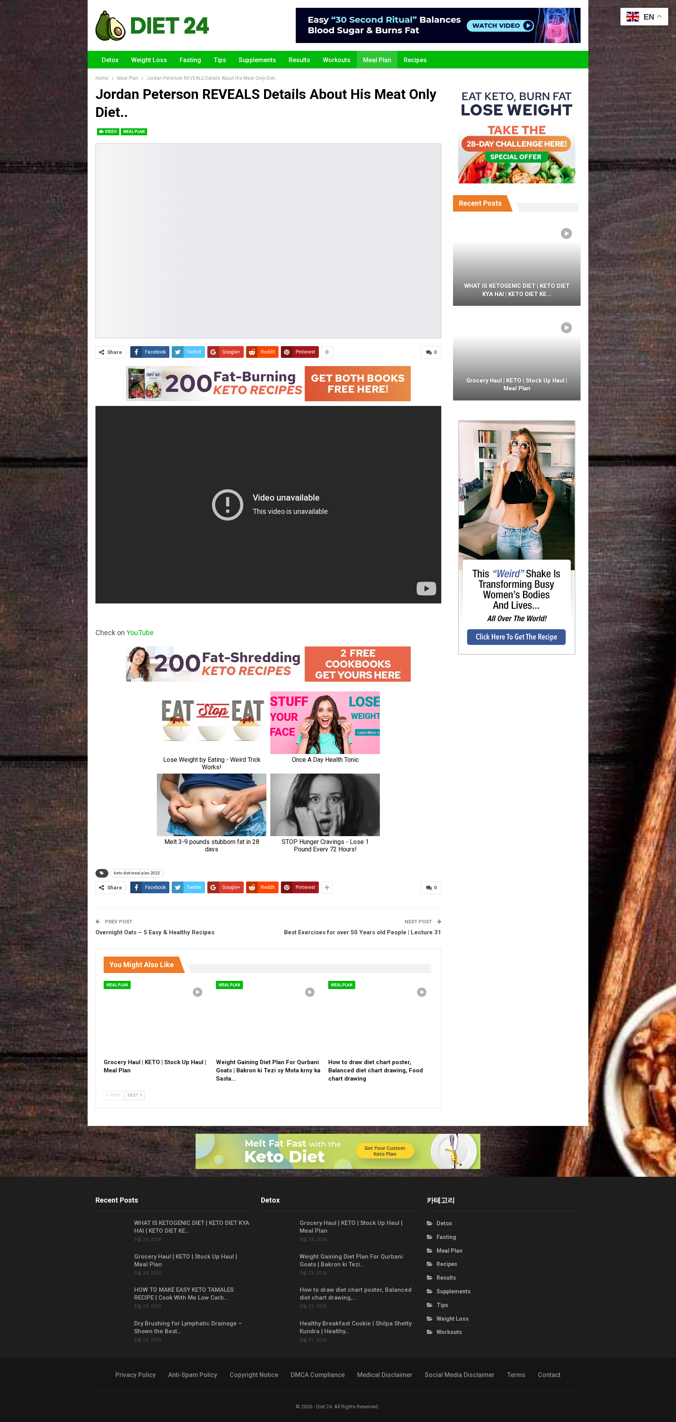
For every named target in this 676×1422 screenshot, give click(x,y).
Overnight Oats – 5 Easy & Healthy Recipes (154, 932)
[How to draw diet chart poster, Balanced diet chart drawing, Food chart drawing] (380, 1017)
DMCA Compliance (318, 1375)
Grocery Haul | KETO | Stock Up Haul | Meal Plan (516, 384)
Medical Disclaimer (384, 1375)
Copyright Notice (254, 1375)
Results (299, 60)
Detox (110, 60)
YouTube (140, 632)
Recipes (415, 60)
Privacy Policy (135, 1375)
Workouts (337, 60)
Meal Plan (377, 60)
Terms (516, 1375)
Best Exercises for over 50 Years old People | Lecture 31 (362, 932)
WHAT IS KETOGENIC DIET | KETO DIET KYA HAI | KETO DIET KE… (517, 290)
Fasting (190, 60)
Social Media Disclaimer (459, 1375)
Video (110, 131)
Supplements (257, 60)
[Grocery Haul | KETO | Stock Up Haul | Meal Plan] (156, 1017)
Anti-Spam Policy (192, 1375)
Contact (549, 1375)
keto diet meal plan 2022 (137, 873)
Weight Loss (149, 60)
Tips (220, 60)
